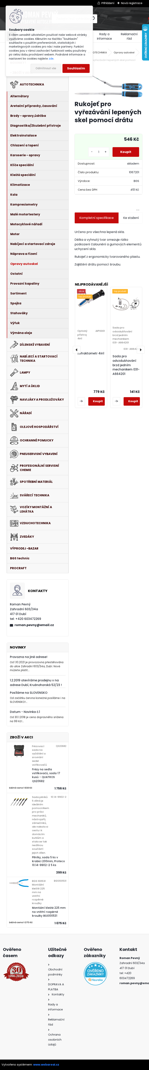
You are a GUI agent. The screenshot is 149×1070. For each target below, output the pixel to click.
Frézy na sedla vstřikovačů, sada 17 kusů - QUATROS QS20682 (46, 775)
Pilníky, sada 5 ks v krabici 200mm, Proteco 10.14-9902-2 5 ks (48, 861)
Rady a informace (104, 36)
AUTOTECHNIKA (97, 52)
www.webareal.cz (46, 1065)
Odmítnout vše (46, 68)
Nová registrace (131, 3)
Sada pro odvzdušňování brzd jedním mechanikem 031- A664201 (126, 365)
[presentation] (77, 350)
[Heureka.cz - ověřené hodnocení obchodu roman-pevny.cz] (92, 973)
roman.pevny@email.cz (34, 625)
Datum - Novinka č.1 (25, 712)
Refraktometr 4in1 (90, 353)
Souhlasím (76, 68)
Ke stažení (131, 218)
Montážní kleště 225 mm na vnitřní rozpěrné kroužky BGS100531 (49, 912)
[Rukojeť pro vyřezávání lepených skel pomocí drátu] (108, 83)
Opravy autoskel (124, 52)
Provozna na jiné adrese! (28, 657)
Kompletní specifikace (96, 218)
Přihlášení (107, 3)
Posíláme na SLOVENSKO (28, 693)
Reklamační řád (129, 36)
